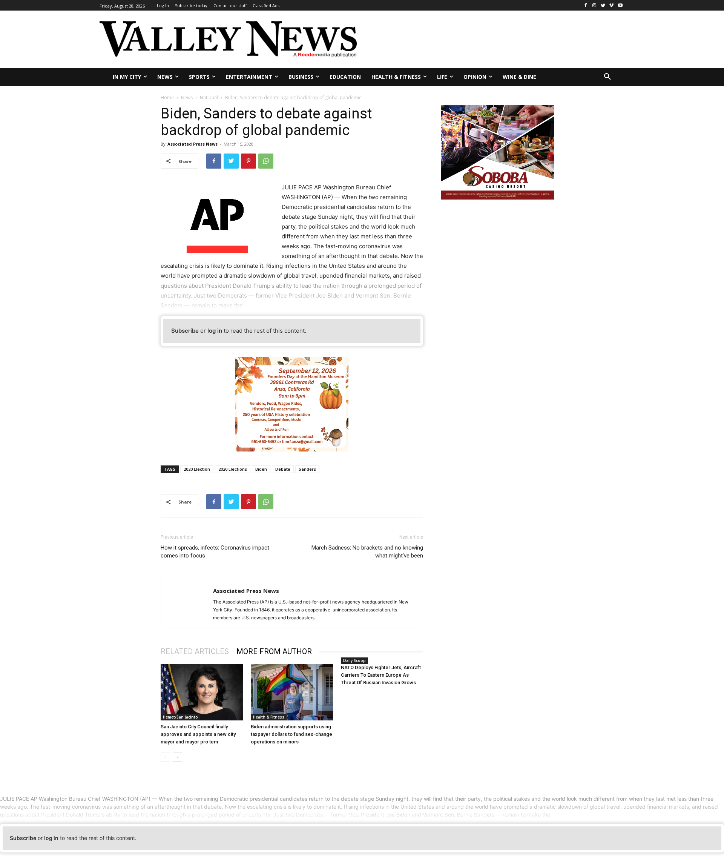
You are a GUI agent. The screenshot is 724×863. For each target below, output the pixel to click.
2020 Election (197, 469)
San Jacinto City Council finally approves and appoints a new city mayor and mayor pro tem (198, 734)
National (209, 97)
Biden (261, 469)
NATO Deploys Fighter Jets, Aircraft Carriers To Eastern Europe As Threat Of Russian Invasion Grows (381, 675)
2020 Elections (232, 469)
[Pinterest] (248, 161)
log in (214, 330)
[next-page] (177, 757)
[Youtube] (620, 5)
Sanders (307, 469)
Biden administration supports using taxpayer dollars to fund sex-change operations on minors (291, 734)
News (187, 97)
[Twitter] (603, 5)
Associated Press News (192, 144)
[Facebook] (585, 5)
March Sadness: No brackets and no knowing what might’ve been (367, 551)
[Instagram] (594, 5)
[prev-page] (165, 757)
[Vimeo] (611, 5)
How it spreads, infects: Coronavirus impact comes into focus (215, 551)
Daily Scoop (354, 660)
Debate (282, 469)
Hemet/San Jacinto (180, 717)
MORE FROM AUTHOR (274, 651)
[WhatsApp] (265, 161)
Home (167, 97)
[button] (607, 77)
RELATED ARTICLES (195, 651)
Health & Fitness (268, 717)
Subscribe (185, 330)
